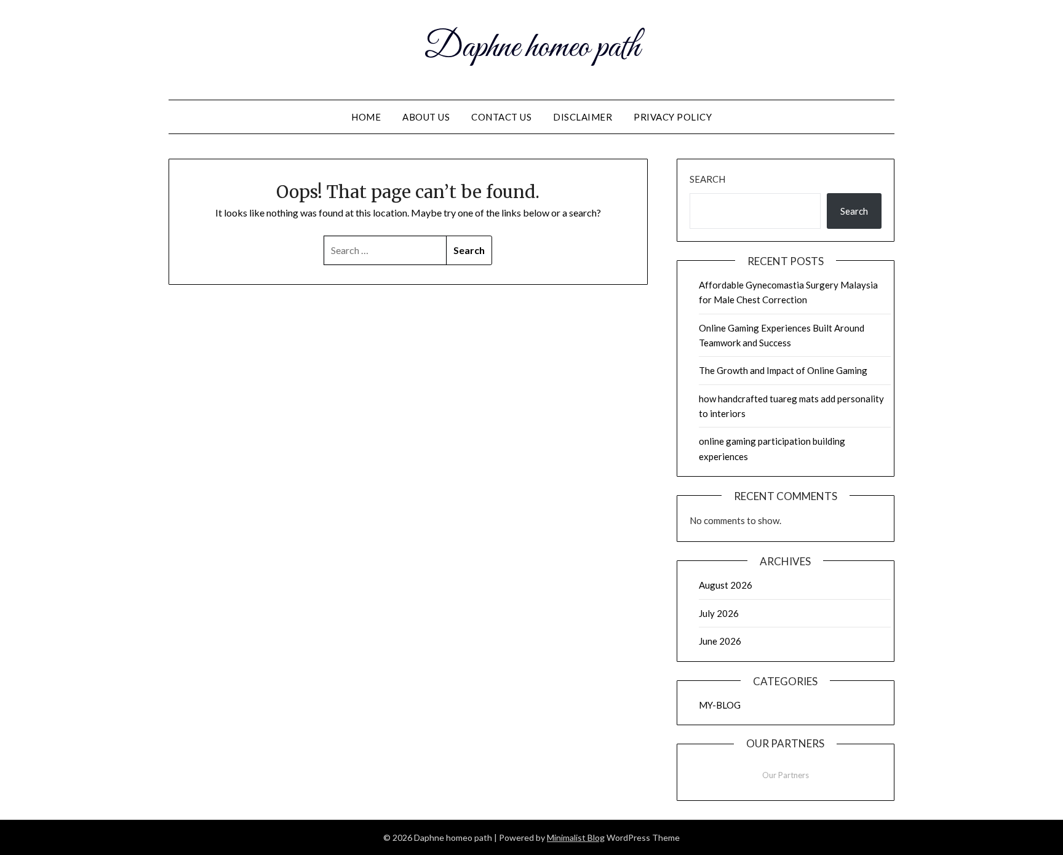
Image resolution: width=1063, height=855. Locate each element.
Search (707, 179)
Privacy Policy (673, 116)
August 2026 (725, 585)
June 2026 (720, 640)
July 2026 (719, 613)
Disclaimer (582, 116)
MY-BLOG (720, 704)
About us (426, 116)
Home (366, 116)
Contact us (501, 116)
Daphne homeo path (532, 48)
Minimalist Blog (576, 837)
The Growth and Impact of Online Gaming (783, 370)
